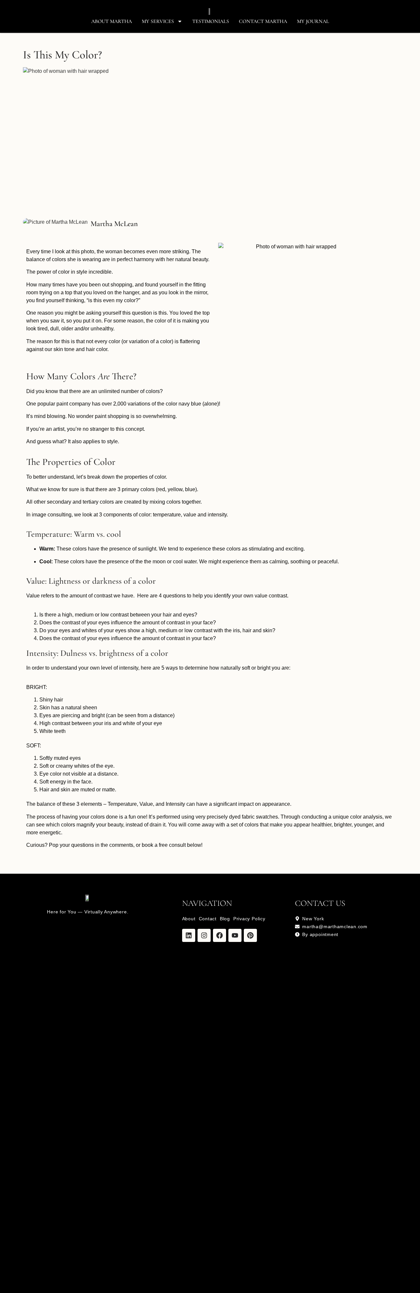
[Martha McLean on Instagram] (204, 935)
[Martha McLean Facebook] (219, 935)
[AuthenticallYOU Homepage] (210, 11)
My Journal (313, 21)
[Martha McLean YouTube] (235, 935)
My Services (158, 21)
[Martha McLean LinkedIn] (188, 935)
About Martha (111, 21)
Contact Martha (263, 21)
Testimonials (210, 21)
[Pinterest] (250, 935)
